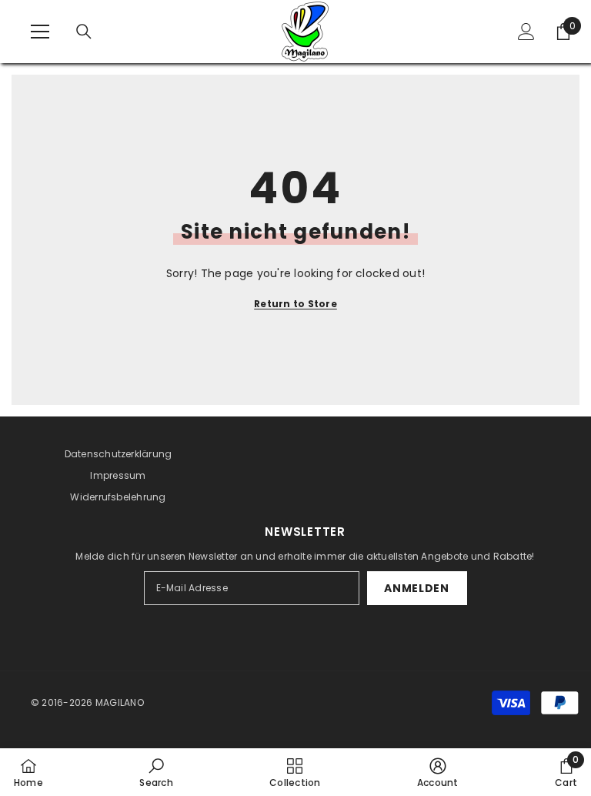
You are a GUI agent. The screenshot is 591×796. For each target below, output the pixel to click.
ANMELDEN (416, 588)
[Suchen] (84, 31)
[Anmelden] (526, 31)
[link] (156, 772)
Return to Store (295, 303)
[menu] (40, 31)
